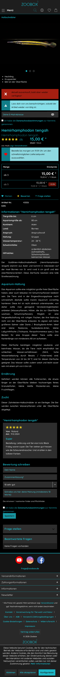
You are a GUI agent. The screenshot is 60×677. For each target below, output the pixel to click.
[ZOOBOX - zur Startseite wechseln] (30, 3)
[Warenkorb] (56, 10)
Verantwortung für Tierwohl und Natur (34, 612)
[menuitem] (7, 10)
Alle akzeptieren (28, 672)
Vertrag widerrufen (30, 632)
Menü (10, 10)
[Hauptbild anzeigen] (26, 71)
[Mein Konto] (42, 10)
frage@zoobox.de (30, 568)
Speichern (9, 516)
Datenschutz (31, 621)
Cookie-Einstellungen (12, 621)
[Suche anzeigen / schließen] (35, 10)
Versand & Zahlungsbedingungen (38, 617)
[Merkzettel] (49, 10)
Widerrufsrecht (48, 621)
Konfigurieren (47, 672)
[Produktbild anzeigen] (30, 71)
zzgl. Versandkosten (18, 146)
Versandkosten (47, 603)
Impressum (30, 626)
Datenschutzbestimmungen (29, 120)
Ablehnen (10, 672)
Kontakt (9, 612)
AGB (18, 617)
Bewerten (25, 196)
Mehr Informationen (40, 663)
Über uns (8, 617)
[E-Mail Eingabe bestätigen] (52, 114)
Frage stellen (44, 196)
